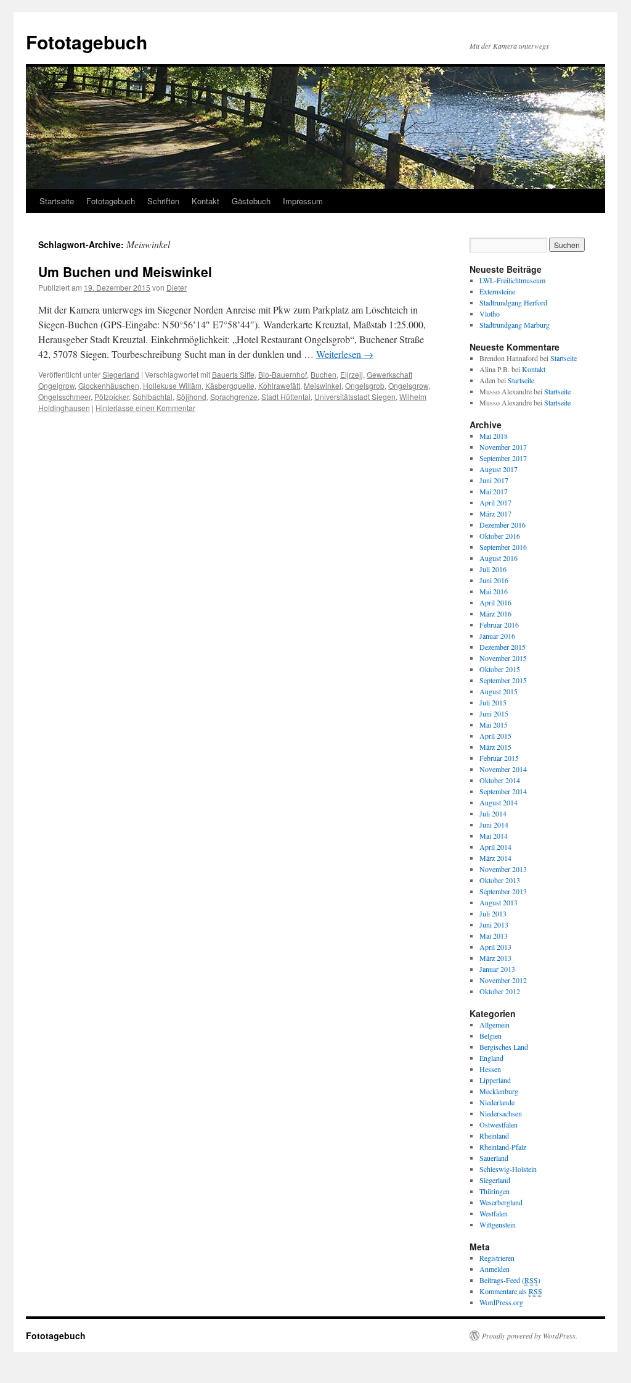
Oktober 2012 (499, 991)
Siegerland (120, 374)
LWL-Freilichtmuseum (512, 280)
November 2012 (503, 980)
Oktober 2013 (499, 880)
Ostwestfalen (498, 1124)
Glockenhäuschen (108, 385)
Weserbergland (501, 1202)
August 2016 (498, 558)
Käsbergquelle (229, 385)
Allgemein (494, 1024)
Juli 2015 (493, 702)
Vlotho (489, 313)
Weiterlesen (344, 353)
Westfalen (493, 1213)
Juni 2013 (493, 924)
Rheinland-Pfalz (502, 1147)
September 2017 (503, 458)
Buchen (323, 374)
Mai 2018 (493, 436)
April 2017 (495, 502)
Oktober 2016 (499, 536)
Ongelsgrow (408, 385)
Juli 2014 (493, 813)
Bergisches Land (503, 1047)
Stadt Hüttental (286, 396)
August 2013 (498, 902)
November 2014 (503, 769)
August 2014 (498, 802)
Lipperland (495, 1080)
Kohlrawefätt (279, 385)
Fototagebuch (86, 41)
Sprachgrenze (234, 396)
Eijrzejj (351, 374)
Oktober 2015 (499, 669)
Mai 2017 (493, 491)
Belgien (490, 1035)
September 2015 (503, 680)
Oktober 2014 (499, 780)
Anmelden (494, 1269)
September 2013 (503, 891)
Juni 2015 (493, 713)
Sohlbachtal (152, 396)
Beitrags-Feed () (509, 1280)
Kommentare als (510, 1291)
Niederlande (497, 1102)
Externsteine (497, 291)
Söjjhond (191, 396)
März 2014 (495, 858)
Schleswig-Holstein (508, 1169)
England (491, 1058)
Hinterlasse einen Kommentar (145, 407)
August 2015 (498, 691)
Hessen (490, 1069)
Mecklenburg (498, 1091)
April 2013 (495, 947)
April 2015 (495, 736)
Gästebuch (251, 201)
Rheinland (494, 1135)
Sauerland (493, 1158)
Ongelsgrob (365, 385)
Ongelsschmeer (64, 396)
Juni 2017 (493, 480)
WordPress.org (501, 1302)
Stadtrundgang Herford (513, 302)
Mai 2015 (493, 724)
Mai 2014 (493, 836)
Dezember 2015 (502, 647)
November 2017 (503, 447)
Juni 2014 (493, 824)
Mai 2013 (493, 936)
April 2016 (495, 602)
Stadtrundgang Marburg (514, 325)
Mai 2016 (493, 591)
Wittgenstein (497, 1224)
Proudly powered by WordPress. (529, 1335)
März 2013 (495, 958)
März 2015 (495, 747)
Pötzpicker (111, 396)
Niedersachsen (500, 1113)
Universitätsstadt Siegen (355, 396)
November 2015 (503, 658)
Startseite (56, 201)
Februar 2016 (499, 624)
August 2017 (498, 469)
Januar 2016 (497, 636)
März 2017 (495, 513)
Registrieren (497, 1258)
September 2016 (503, 547)
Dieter (176, 287)
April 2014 (495, 847)
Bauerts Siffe (233, 374)
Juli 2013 (493, 913)
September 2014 (503, 791)
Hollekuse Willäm (172, 385)
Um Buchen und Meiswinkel (125, 271)
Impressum (303, 201)
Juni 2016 (493, 580)
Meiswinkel (322, 385)
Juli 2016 (493, 569)
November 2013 (503, 869)
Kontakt (205, 201)
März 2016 (495, 613)
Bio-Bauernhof (282, 374)
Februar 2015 (499, 758)
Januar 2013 (497, 969)
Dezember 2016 (502, 525)
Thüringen (494, 1191)
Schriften (163, 201)
